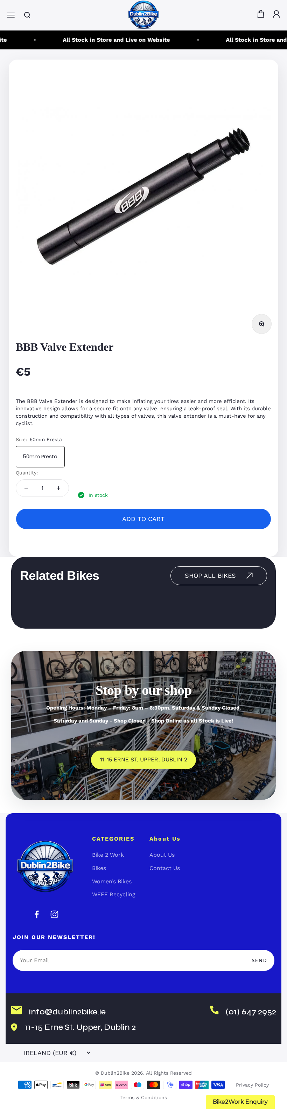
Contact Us (164, 868)
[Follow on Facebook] (36, 914)
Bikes (99, 868)
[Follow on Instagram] (54, 914)
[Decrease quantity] (26, 488)
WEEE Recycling (113, 894)
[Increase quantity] (58, 488)
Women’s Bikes (112, 881)
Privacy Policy (252, 1085)
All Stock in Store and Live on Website (111, 39)
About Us (162, 854)
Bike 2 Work (108, 854)
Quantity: (27, 472)
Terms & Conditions (143, 1097)
